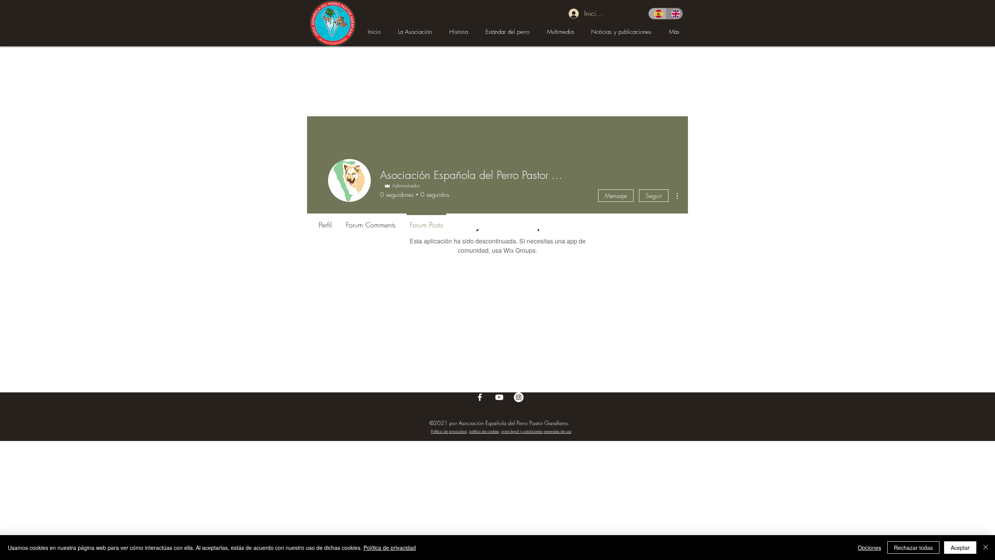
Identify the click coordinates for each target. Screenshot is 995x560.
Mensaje (616, 195)
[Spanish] (657, 13)
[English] (674, 13)
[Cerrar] (985, 547)
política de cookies (484, 431)
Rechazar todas (913, 547)
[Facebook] (480, 397)
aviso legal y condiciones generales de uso (536, 431)
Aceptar (960, 547)
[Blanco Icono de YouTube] (499, 397)
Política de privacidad (449, 431)
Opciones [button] (869, 547)
